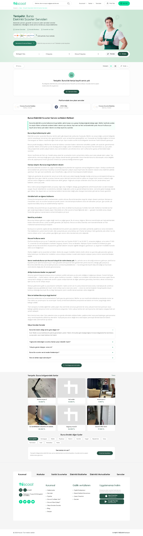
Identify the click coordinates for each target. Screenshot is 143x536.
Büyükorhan (96, 439)
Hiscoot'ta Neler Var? (54, 499)
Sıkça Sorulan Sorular (54, 505)
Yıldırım (70, 439)
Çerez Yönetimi (79, 496)
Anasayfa (15, 8)
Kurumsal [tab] (22, 474)
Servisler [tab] (121, 474)
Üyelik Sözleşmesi (79, 490)
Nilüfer (53, 439)
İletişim (49, 511)
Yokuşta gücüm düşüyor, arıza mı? (40, 347)
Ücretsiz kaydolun (104, 453)
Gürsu (104, 439)
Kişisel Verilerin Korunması (82, 493)
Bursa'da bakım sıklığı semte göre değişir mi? (44, 330)
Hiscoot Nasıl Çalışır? (53, 502)
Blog (48, 508)
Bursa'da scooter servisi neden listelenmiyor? (44, 352)
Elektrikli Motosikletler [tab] (100, 474)
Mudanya (61, 439)
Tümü (113, 375)
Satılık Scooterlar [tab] (59, 474)
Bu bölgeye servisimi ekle (72, 365)
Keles (58, 442)
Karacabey (49, 442)
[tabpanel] (71, 499)
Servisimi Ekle (72, 92)
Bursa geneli (33, 439)
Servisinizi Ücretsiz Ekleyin (24, 43)
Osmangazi (44, 439)
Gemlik (78, 439)
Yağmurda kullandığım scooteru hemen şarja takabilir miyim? (50, 342)
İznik (41, 442)
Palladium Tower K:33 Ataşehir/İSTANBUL (33, 494)
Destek (76, 499)
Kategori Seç (20, 54)
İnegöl (86, 439)
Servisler (98, 3)
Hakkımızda (51, 490)
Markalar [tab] (41, 474)
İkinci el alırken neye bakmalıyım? (40, 358)
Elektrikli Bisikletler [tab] (78, 474)
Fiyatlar (49, 496)
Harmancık (32, 442)
